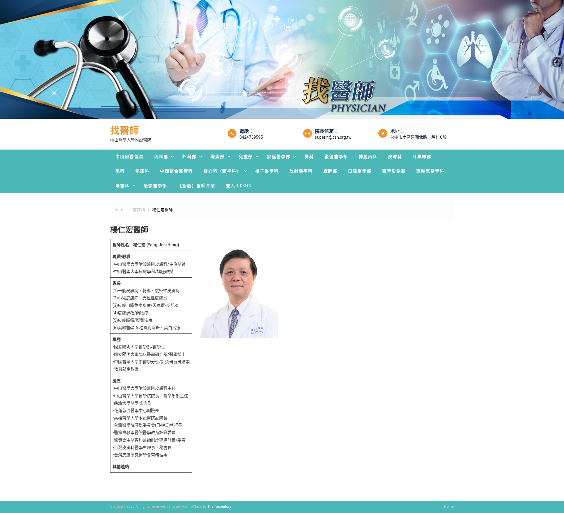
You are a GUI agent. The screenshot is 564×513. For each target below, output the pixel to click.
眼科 (120, 171)
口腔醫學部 (360, 171)
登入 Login (239, 185)
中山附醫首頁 (129, 156)
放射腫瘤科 (301, 171)
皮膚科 (395, 156)
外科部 (189, 156)
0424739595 (251, 137)
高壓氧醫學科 (430, 171)
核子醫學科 (267, 171)
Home (449, 506)
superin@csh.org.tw (333, 137)
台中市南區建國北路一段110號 (418, 137)
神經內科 (368, 156)
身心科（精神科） (222, 171)
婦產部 (218, 156)
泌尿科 (142, 171)
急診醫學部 (155, 185)
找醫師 (124, 130)
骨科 (309, 156)
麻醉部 (330, 171)
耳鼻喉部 (422, 156)
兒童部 (246, 156)
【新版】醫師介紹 (196, 185)
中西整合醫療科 (176, 171)
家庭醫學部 (279, 156)
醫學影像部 (394, 171)
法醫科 (122, 185)
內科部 (161, 156)
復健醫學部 (336, 156)
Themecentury (219, 506)
